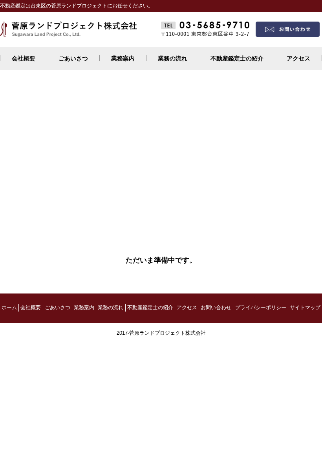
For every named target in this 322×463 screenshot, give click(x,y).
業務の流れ (172, 58)
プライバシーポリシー (260, 307)
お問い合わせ (216, 307)
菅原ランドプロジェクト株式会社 (167, 333)
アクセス (298, 58)
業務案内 (123, 58)
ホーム (9, 307)
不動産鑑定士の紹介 (236, 58)
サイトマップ (305, 307)
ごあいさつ (73, 58)
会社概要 (23, 58)
